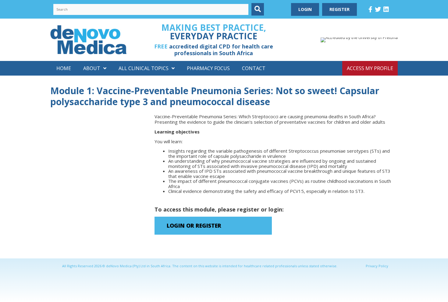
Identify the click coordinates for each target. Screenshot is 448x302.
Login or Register (194, 225)
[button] (257, 9)
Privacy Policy (377, 266)
